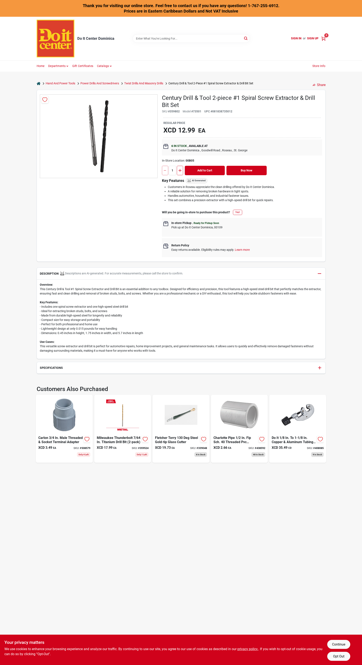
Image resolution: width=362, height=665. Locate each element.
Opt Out (338, 656)
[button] (181, 274)
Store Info (319, 66)
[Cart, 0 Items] (323, 38)
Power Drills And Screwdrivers (99, 83)
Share (321, 85)
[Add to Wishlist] (45, 99)
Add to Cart (204, 170)
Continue (338, 644)
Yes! (237, 212)
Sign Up (312, 38)
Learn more (242, 249)
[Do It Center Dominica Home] (55, 38)
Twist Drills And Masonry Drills (143, 83)
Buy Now (246, 170)
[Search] (246, 38)
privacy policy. (247, 649)
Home (41, 66)
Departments (57, 66)
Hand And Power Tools (60, 83)
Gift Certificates (82, 66)
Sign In (296, 38)
